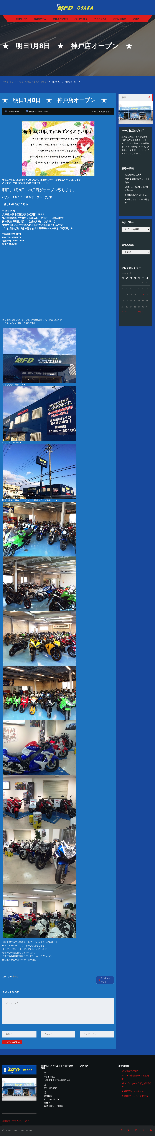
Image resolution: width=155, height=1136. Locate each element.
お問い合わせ (119, 18)
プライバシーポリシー (22, 1121)
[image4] (39, 529)
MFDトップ (21, 18)
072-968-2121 (50, 1088)
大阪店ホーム (40, 18)
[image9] (39, 747)
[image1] (39, 355)
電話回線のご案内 (133, 174)
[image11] (39, 801)
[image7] (39, 638)
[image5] (39, 583)
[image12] (39, 856)
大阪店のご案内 (60, 18)
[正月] (58, 148)
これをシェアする (105, 980)
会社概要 (6, 1121)
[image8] (39, 692)
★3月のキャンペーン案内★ (135, 1095)
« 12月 (125, 311)
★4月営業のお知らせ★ (136, 194)
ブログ (136, 18)
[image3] (39, 413)
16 (143, 294)
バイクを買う (81, 18)
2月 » (140, 311)
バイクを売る (100, 18)
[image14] (39, 910)
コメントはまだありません (100, 111)
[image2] (39, 471)
